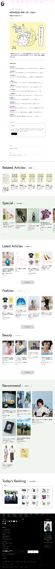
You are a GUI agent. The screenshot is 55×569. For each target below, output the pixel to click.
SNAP (8, 514)
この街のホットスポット (6, 546)
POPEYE (9, 561)
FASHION (3, 514)
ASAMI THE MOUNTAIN (5, 536)
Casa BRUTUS (18, 561)
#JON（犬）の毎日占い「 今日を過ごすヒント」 (17, 155)
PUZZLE (20, 516)
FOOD (48, 514)
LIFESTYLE (42, 514)
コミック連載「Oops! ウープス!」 (7, 539)
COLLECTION (14, 514)
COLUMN (9, 516)
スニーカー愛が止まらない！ (6, 529)
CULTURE (31, 514)
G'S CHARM (20, 514)
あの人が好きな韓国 (5, 548)
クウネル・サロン (5, 564)
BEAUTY (26, 514)
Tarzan (28, 561)
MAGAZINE (26, 516)
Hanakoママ (35, 561)
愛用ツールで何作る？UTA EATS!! (7, 543)
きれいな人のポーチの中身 (6, 532)
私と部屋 (3, 534)
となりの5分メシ (4, 541)
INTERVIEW (37, 514)
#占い (26, 155)
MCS (11, 564)
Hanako (22, 561)
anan (3, 561)
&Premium (25, 561)
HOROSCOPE (15, 516)
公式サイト (14, 133)
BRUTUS (6, 561)
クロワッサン (13, 561)
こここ (9, 564)
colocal (31, 561)
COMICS (3, 516)
